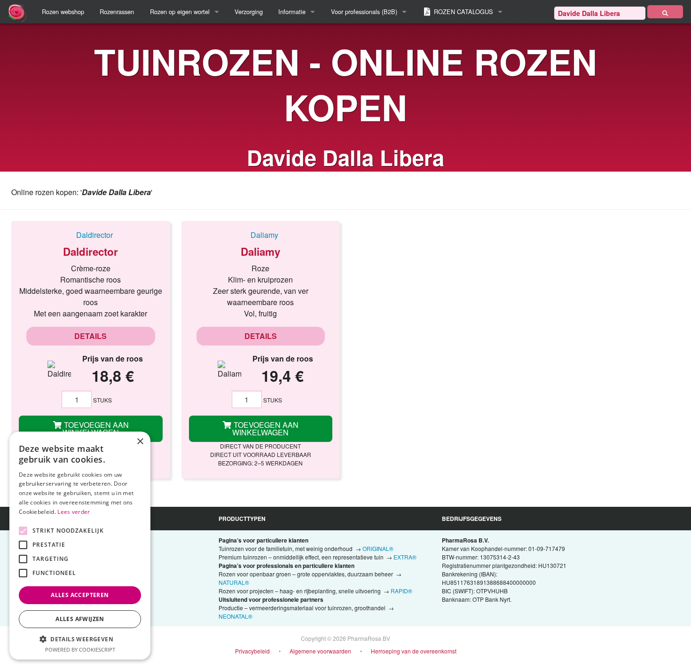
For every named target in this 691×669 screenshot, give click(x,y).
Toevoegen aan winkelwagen (95, 428)
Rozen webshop (63, 11)
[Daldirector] (91, 234)
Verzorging (249, 11)
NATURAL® (234, 582)
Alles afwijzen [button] (79, 619)
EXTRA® (404, 557)
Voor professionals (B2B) (364, 11)
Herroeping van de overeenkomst (413, 651)
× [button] (139, 441)
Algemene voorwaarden (320, 651)
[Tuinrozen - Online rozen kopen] (665, 11)
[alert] (79, 546)
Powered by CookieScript (80, 649)
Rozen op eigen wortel (180, 11)
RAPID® (401, 591)
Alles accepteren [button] (80, 595)
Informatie (292, 11)
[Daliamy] (261, 234)
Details (90, 336)
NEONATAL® (235, 616)
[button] (80, 639)
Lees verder (73, 512)
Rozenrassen (117, 11)
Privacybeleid (252, 651)
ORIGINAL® (377, 548)
